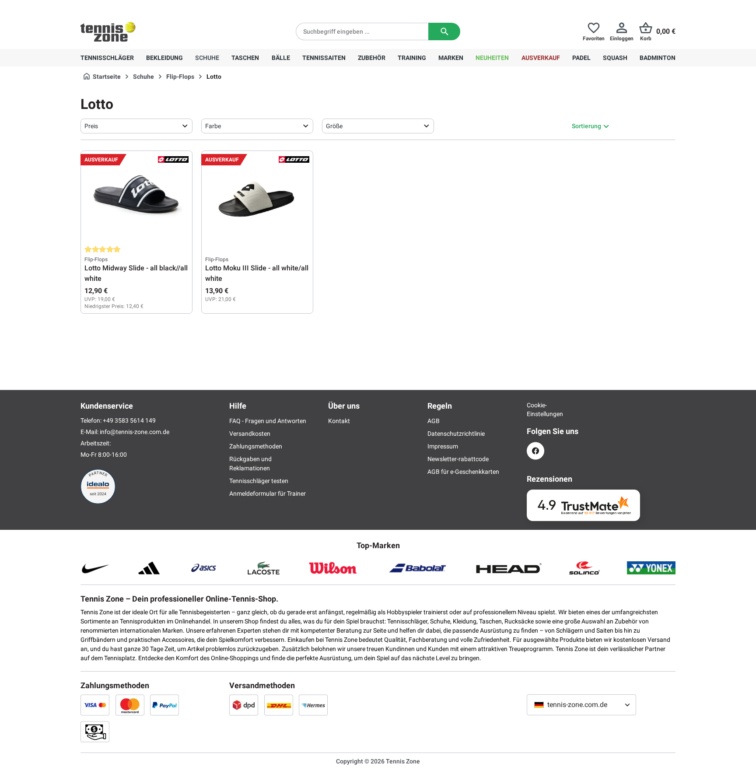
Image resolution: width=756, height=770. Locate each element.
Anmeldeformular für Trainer (267, 493)
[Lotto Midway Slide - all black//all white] (136, 198)
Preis (91, 126)
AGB (433, 420)
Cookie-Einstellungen (535, 409)
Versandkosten (249, 433)
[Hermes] (313, 704)
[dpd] (243, 704)
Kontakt (339, 420)
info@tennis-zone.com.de (134, 431)
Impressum (442, 446)
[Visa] (94, 704)
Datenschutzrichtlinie (456, 433)
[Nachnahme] (94, 731)
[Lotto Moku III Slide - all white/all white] (257, 198)
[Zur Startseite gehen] (108, 31)
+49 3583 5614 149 (136, 7)
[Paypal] (164, 704)
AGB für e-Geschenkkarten (463, 471)
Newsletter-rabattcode (458, 458)
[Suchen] (444, 31)
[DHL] (278, 704)
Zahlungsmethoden (255, 446)
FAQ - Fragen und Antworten (267, 420)
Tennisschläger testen (258, 480)
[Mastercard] (130, 704)
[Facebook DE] (535, 451)
